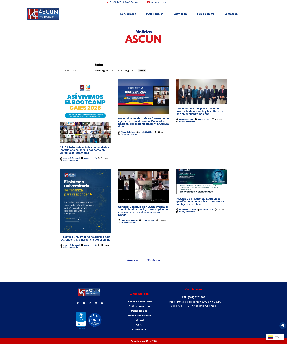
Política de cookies (139, 306)
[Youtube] (102, 303)
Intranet (139, 320)
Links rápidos (139, 293)
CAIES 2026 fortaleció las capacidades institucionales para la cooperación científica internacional (84, 150)
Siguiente (153, 260)
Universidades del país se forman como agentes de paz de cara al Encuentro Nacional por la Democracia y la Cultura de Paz (143, 122)
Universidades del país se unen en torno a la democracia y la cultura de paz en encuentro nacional (199, 111)
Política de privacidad (139, 301)
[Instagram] (90, 303)
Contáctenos (231, 13)
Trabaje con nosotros (139, 315)
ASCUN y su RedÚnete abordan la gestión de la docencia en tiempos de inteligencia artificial (200, 201)
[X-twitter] (78, 303)
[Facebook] (84, 303)
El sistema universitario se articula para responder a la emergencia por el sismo (85, 238)
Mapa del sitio (139, 310)
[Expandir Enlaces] (282, 325)
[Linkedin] (96, 303)
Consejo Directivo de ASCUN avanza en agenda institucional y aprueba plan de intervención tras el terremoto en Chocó (143, 210)
